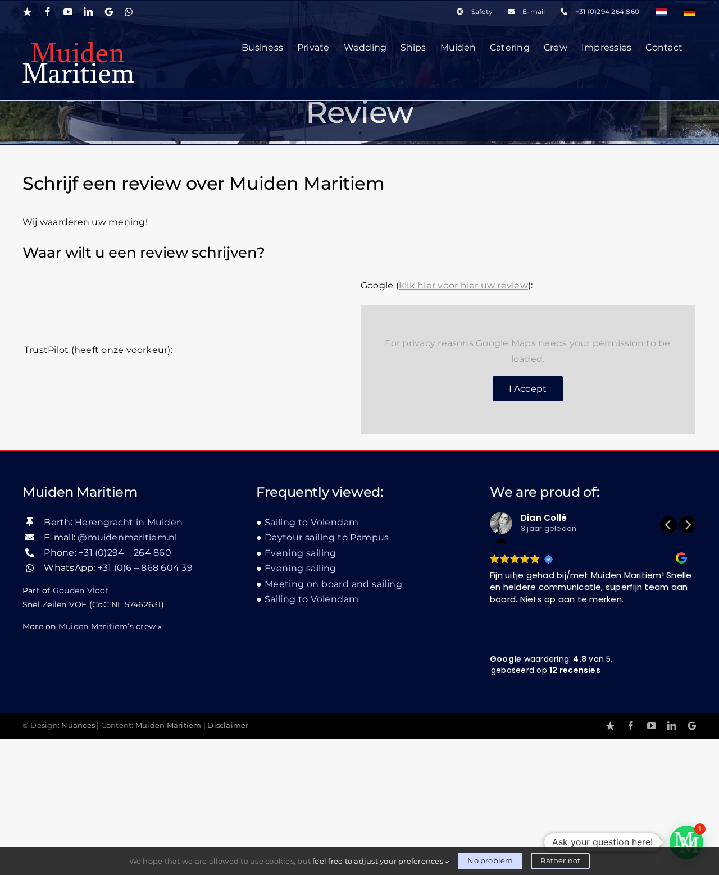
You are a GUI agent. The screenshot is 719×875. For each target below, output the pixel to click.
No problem (490, 860)
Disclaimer (227, 725)
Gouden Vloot (81, 590)
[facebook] (630, 725)
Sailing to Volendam (311, 522)
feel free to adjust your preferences (378, 860)
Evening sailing (300, 553)
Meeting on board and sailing (333, 584)
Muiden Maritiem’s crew (107, 626)
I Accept (528, 388)
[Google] (692, 725)
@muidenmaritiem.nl (127, 537)
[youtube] (651, 725)
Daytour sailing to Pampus (327, 537)
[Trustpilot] (610, 725)
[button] (687, 524)
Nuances (78, 725)
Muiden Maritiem (168, 725)
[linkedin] (671, 725)
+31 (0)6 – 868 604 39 (145, 567)
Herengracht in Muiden (129, 522)
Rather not (560, 860)
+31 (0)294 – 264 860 (125, 552)
